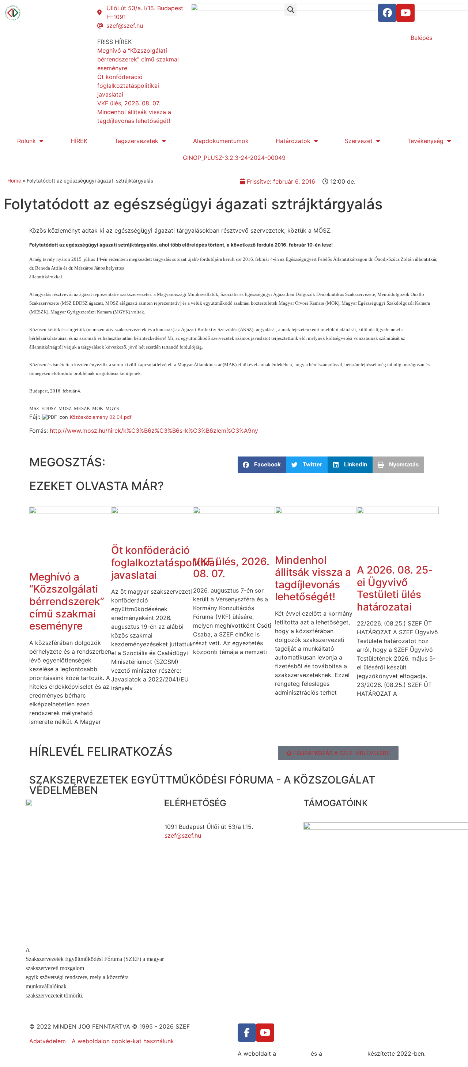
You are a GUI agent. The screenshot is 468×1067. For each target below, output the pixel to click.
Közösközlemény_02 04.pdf (101, 417)
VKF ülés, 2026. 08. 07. (231, 567)
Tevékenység (425, 140)
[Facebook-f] (247, 1032)
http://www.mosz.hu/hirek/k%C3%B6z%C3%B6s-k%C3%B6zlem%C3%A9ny (154, 430)
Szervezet (359, 140)
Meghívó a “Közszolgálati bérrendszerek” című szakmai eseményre (66, 601)
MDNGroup (293, 1053)
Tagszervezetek (136, 140)
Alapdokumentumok (221, 140)
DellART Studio (345, 1053)
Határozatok (293, 140)
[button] (290, 10)
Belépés (421, 37)
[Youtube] (405, 13)
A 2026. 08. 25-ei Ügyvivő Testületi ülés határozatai (395, 588)
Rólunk (26, 140)
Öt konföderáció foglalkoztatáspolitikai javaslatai (164, 562)
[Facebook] (387, 13)
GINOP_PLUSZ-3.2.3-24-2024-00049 (234, 157)
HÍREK (79, 140)
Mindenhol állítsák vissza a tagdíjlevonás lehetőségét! (313, 578)
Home (14, 181)
